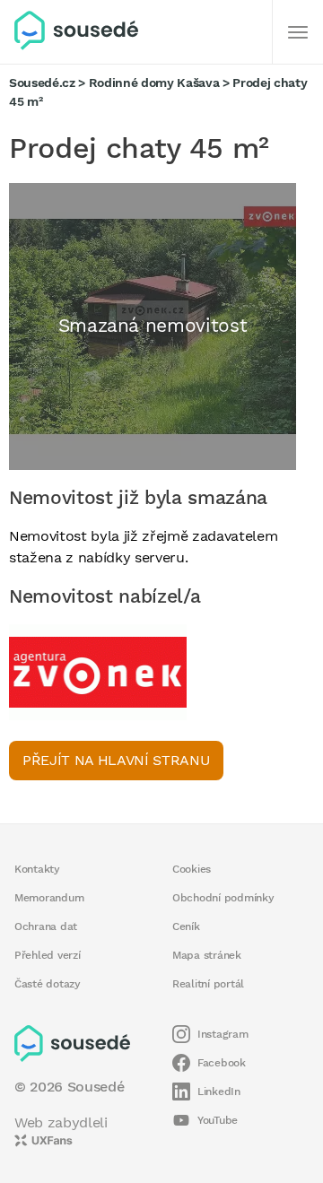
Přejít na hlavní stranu (116, 760)
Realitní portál (208, 984)
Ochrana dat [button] (45, 926)
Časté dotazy (47, 984)
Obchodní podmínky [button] (223, 898)
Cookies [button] (191, 869)
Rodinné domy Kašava (154, 82)
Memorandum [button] (48, 898)
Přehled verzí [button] (47, 955)
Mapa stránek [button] (206, 955)
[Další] (298, 32)
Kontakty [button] (37, 869)
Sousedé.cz (42, 82)
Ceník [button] (186, 926)
